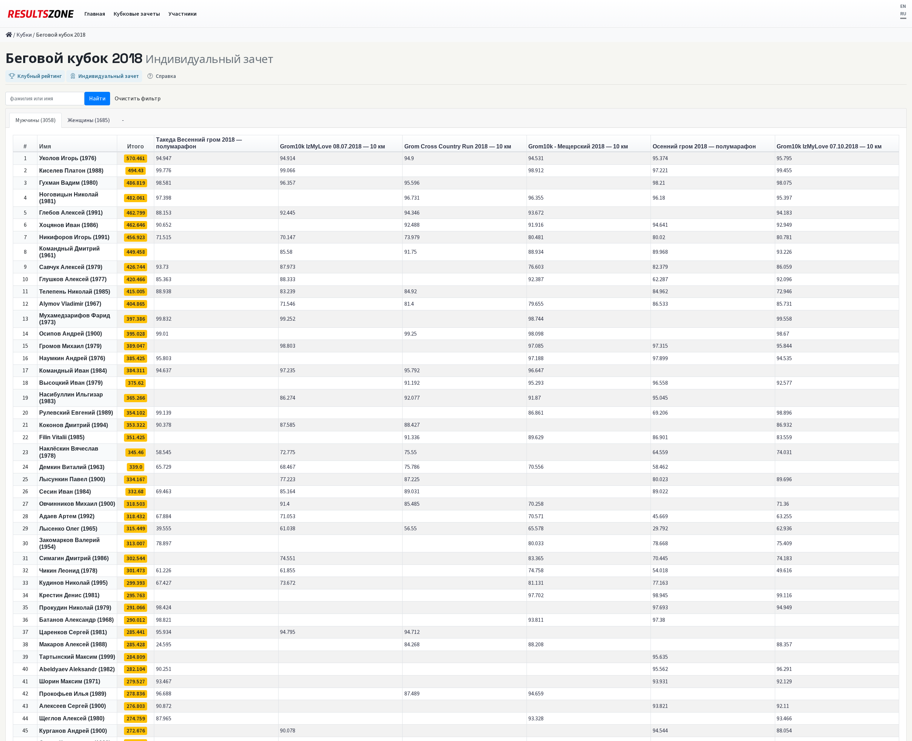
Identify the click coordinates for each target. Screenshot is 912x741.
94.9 (409, 158)
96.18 (659, 198)
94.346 (412, 213)
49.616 (784, 570)
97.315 (660, 346)
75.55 (410, 452)
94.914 (287, 158)
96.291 (784, 669)
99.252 (287, 319)
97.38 (659, 620)
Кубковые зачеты (137, 14)
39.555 (163, 528)
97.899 (660, 358)
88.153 (163, 213)
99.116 (784, 595)
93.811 (536, 620)
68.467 (287, 467)
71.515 (163, 237)
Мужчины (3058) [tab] (35, 120)
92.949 (784, 225)
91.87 (534, 398)
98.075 (784, 183)
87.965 (163, 718)
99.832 (163, 319)
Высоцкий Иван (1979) (71, 383)
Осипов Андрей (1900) (70, 334)
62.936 (784, 528)
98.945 (660, 595)
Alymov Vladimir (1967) (70, 304)
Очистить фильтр (138, 99)
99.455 (784, 170)
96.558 (660, 383)
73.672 (287, 583)
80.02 (659, 237)
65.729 (163, 467)
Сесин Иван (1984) (65, 492)
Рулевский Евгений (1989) (76, 413)
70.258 (536, 504)
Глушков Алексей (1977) (73, 279)
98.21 (659, 183)
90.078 (287, 731)
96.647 (536, 370)
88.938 (163, 291)
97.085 (536, 346)
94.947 (163, 158)
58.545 (163, 452)
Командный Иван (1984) (73, 371)
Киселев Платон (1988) (71, 171)
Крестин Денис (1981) (69, 595)
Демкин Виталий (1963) (71, 467)
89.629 (536, 437)
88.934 (536, 252)
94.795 (287, 632)
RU (903, 13)
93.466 (784, 718)
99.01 (162, 334)
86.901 (660, 437)
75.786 (412, 467)
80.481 (536, 237)
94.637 (163, 370)
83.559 (784, 437)
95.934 (163, 632)
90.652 (163, 225)
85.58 (286, 252)
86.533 (660, 304)
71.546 (287, 304)
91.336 (412, 437)
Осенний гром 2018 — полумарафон (704, 146)
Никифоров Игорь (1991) (74, 237)
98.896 (784, 413)
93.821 (660, 706)
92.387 (536, 279)
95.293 (536, 383)
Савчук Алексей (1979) (70, 267)
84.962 (660, 291)
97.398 (163, 198)
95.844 (784, 346)
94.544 (660, 731)
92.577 (784, 383)
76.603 (536, 267)
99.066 (287, 170)
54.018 (660, 570)
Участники (183, 14)
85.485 (412, 504)
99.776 (163, 170)
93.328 (536, 718)
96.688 (163, 694)
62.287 (660, 279)
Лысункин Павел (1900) (72, 479)
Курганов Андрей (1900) (73, 731)
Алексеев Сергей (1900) (72, 706)
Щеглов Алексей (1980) (71, 718)
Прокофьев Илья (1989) (72, 694)
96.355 (536, 198)
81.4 (409, 304)
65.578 (536, 528)
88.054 (784, 731)
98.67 (783, 334)
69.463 (163, 491)
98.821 (163, 620)
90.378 (163, 425)
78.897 (163, 543)
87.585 (287, 425)
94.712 (412, 632)
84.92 (410, 291)
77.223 (287, 479)
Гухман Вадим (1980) (68, 183)
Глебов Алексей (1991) (71, 213)
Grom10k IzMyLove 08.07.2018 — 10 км (332, 146)
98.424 (163, 607)
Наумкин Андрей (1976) (72, 358)
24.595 (163, 644)
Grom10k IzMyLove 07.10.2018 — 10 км (829, 146)
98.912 (536, 170)
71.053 (287, 516)
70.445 (660, 558)
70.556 (536, 467)
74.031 (784, 452)
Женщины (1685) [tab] (89, 120)
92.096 (784, 279)
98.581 (163, 183)
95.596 (412, 183)
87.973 (287, 267)
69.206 (660, 413)
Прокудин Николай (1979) (75, 608)
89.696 (784, 479)
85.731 (784, 304)
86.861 (536, 413)
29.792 (660, 528)
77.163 (660, 583)
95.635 (660, 657)
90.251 (163, 669)
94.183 (784, 213)
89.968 (660, 252)
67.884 (163, 516)
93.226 (784, 252)
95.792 (412, 370)
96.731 (412, 198)
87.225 (412, 479)
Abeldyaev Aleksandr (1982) (77, 669)
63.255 (784, 516)
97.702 (536, 595)
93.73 (162, 267)
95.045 (660, 398)
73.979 (412, 237)
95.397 (784, 198)
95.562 (660, 669)
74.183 (784, 558)
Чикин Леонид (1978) (68, 571)
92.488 (412, 225)
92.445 (287, 213)
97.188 (536, 358)
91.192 (412, 383)
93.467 (163, 681)
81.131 (536, 583)
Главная (94, 14)
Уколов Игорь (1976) (67, 158)
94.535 (784, 358)
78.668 (660, 543)
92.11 (783, 706)
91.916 (536, 225)
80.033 (536, 543)
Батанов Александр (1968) (76, 620)
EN (903, 6)
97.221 (660, 170)
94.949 (784, 607)
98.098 (536, 334)
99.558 (784, 319)
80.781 (784, 237)
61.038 (287, 528)
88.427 (412, 425)
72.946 (784, 291)
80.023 (660, 479)
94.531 (536, 158)
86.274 (287, 398)
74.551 (287, 558)
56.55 (410, 528)
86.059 (784, 267)
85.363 (163, 279)
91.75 (410, 252)
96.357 (287, 183)
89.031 (412, 491)
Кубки (24, 35)
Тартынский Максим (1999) (77, 657)
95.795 (784, 158)
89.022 (660, 491)
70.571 (536, 516)
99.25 (410, 334)
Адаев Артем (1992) (66, 516)
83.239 (287, 291)
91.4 (285, 504)
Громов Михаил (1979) (70, 346)
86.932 (784, 425)
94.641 (660, 225)
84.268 (412, 644)
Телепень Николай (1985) (74, 292)
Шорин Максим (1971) (69, 681)
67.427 (163, 583)
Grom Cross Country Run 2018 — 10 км (457, 146)
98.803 (287, 346)
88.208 (536, 644)
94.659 (536, 694)
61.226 (163, 570)
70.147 (287, 237)
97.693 (660, 607)
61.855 (287, 570)
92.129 (784, 681)
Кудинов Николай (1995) (73, 583)
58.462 (660, 467)
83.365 (536, 558)
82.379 (660, 267)
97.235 (287, 370)
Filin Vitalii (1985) (61, 437)
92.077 (412, 398)
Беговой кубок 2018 (73, 58)
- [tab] (123, 120)
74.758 (536, 570)
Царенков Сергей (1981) (73, 632)
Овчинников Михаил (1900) (77, 504)
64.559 (660, 452)
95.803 (163, 358)
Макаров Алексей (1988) (73, 644)
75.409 (784, 543)
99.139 (163, 413)
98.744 (536, 319)
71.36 (783, 504)
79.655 (536, 304)
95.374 (660, 158)
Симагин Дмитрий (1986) (74, 558)
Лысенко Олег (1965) (68, 529)
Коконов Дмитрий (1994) (73, 425)
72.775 (287, 452)
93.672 (536, 213)
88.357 (784, 644)
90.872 (163, 706)
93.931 (660, 681)
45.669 (660, 516)
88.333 (287, 279)
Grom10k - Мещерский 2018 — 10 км (578, 146)
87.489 (412, 694)
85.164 (287, 491)
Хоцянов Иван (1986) (68, 225)
